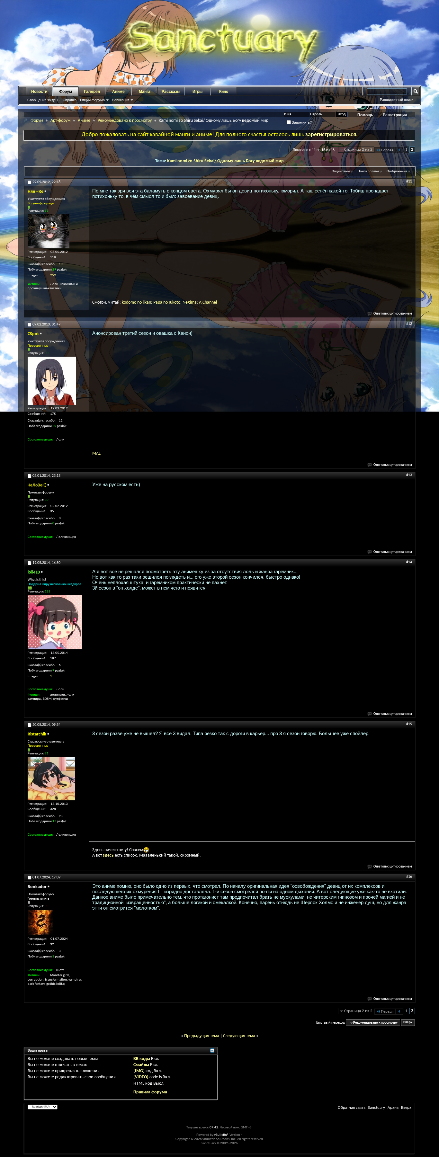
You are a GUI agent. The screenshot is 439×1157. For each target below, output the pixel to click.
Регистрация (395, 115)
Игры (197, 91)
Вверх (407, 1023)
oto (177, 302)
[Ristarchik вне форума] (51, 778)
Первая (387, 150)
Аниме (118, 91)
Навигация (120, 100)
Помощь (365, 115)
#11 (409, 181)
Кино (223, 91)
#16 (409, 877)
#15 (409, 724)
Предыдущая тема (201, 1036)
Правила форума (150, 1092)
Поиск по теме (368, 171)
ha (207, 302)
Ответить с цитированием (392, 314)
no (139, 302)
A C (202, 302)
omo (132, 302)
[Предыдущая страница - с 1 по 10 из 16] (399, 150)
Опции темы (341, 171)
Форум (65, 91)
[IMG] (139, 1071)
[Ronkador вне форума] (40, 922)
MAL (96, 453)
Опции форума (92, 100)
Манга (144, 91)
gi (189, 302)
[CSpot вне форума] (52, 381)
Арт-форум (60, 120)
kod (125, 302)
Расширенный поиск (396, 100)
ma (194, 302)
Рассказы (171, 91)
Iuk (171, 302)
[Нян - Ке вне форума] (48, 231)
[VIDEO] (140, 1077)
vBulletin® (221, 1135)
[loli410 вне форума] (55, 622)
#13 (409, 475)
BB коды (141, 1058)
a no (164, 302)
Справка (69, 100)
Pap (156, 302)
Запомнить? (301, 122)
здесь (108, 855)
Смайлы (141, 1065)
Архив (393, 1108)
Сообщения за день (43, 100)
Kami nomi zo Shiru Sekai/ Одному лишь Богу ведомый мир (225, 161)
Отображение (397, 171)
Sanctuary (376, 1108)
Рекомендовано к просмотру (125, 120)
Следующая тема (239, 1036)
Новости (39, 91)
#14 (409, 562)
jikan (147, 302)
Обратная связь (351, 1108)
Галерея (92, 91)
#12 (409, 324)
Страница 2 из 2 (358, 149)
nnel (213, 302)
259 (53, 275)
